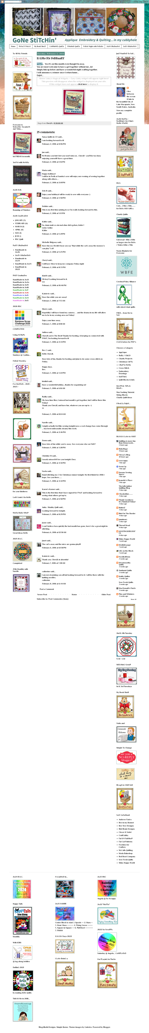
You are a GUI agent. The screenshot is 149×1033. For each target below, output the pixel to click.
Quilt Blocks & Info (127, 380)
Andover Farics (125, 820)
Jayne (44, 523)
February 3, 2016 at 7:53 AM (53, 301)
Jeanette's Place (125, 480)
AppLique (123, 352)
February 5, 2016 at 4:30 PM (54, 463)
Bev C (44, 350)
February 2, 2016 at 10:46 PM (54, 285)
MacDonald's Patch (127, 588)
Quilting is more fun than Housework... (127, 442)
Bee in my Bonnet (126, 823)
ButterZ (122, 508)
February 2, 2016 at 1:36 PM (53, 162)
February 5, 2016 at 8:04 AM (54, 414)
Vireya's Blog (124, 455)
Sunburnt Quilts (125, 570)
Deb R (44, 191)
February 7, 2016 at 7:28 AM (53, 563)
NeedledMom (124, 557)
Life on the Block (126, 551)
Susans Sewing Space (125, 473)
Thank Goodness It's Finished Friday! (127, 501)
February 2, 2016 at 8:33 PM (54, 267)
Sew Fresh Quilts (126, 582)
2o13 (21, 301)
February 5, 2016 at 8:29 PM (54, 514)
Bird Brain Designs (127, 829)
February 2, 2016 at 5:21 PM (53, 234)
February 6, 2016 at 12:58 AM (54, 532)
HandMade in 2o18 (21, 287)
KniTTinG (123, 377)
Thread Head (124, 525)
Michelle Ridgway (49, 242)
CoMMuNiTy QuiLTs (56, 46)
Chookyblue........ (126, 494)
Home (13, 46)
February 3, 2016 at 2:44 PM (54, 342)
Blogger (106, 1027)
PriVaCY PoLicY (25, 46)
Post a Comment (47, 589)
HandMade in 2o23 (23, 264)
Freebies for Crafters (124, 846)
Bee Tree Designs (126, 826)
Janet (44, 541)
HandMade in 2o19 (21, 285)
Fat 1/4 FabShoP (126, 838)
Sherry (45, 309)
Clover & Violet (125, 832)
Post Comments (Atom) (58, 599)
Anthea (45, 332)
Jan (43, 152)
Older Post (106, 595)
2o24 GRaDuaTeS (113, 46)
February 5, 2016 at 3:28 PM (54, 448)
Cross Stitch (124, 368)
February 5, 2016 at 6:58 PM (54, 499)
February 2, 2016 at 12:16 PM (54, 144)
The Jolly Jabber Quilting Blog (125, 487)
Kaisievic (46, 294)
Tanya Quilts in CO (50, 137)
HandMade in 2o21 (21, 280)
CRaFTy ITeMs (125, 365)
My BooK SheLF (40, 46)
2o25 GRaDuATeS (129, 46)
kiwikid (45, 381)
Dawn (44, 440)
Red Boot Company (127, 857)
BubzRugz (123, 449)
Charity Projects (125, 359)
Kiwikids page (125, 545)
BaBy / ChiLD (124, 355)
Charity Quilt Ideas (124, 398)
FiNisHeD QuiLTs (73, 46)
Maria (44, 170)
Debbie (45, 206)
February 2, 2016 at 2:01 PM (53, 183)
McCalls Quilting (126, 850)
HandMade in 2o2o (21, 282)
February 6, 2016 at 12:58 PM (54, 548)
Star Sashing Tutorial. (125, 392)
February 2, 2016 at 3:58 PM (54, 198)
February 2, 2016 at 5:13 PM (53, 213)
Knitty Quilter (124, 576)
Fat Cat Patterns (125, 842)
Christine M (47, 456)
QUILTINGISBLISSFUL (127, 532)
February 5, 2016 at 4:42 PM (54, 481)
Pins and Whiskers (126, 594)
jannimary (123, 519)
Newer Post (42, 595)
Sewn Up (122, 467)
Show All (133, 599)
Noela (44, 471)
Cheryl (44, 260)
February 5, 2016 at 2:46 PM (54, 432)
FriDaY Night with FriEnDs (93, 46)
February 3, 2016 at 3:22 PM (54, 373)
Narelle (45, 423)
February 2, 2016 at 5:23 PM (54, 252)
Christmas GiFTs (126, 362)
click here (82, 84)
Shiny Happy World (127, 539)
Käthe (44, 222)
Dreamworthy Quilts (124, 564)
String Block (121, 395)
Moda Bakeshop (125, 853)
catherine (46, 571)
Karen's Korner (48, 489)
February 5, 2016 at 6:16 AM (53, 388)
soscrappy (123, 461)
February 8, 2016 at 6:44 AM (54, 584)
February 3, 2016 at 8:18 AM (53, 324)
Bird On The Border (127, 513)
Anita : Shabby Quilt (50, 507)
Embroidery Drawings (124, 372)
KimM (44, 276)
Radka (44, 397)
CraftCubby (123, 835)
